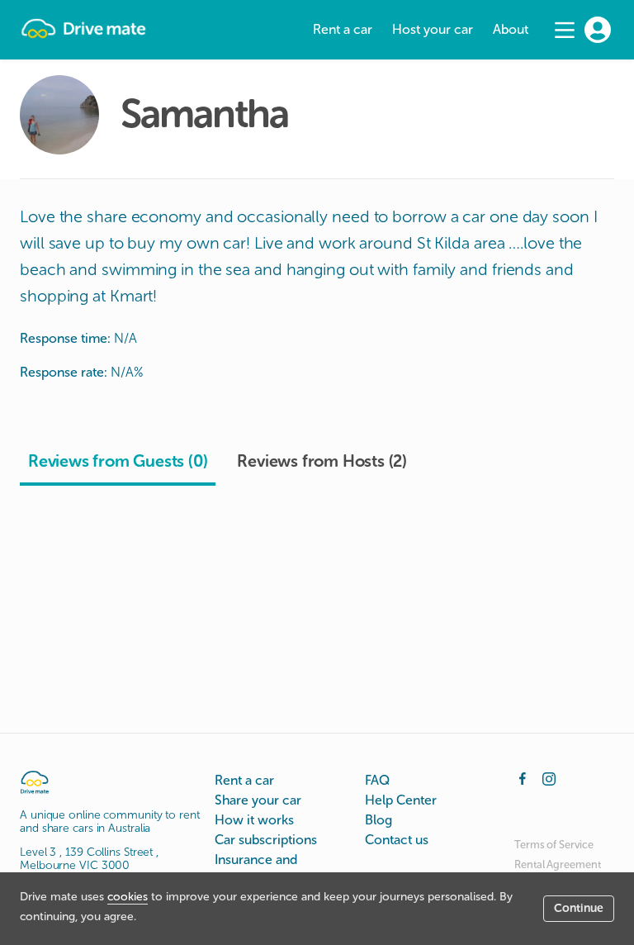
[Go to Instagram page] (549, 777)
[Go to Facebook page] (522, 777)
